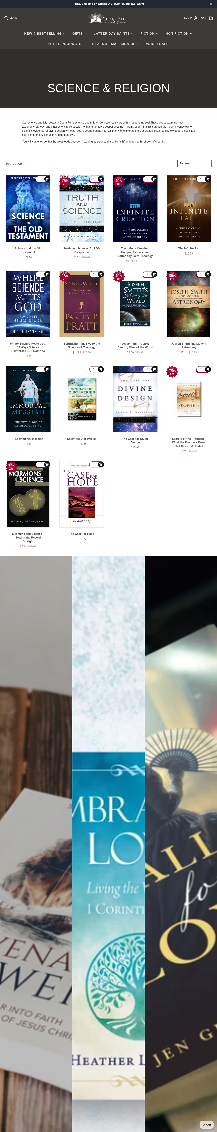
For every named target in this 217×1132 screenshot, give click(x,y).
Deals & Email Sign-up (113, 44)
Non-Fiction (177, 33)
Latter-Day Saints (112, 33)
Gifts (77, 33)
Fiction (148, 33)
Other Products (64, 44)
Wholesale (157, 44)
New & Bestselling (43, 33)
